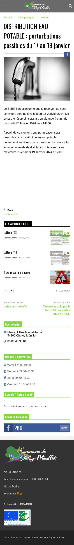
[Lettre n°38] (60, 238)
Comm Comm (10, 238)
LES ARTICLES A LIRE (18, 224)
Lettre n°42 (10, 252)
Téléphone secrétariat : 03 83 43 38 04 (26, 479)
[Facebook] (67, 54)
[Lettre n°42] (60, 258)
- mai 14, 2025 (23, 258)
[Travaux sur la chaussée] (60, 278)
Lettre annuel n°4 (15, 306)
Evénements (11, 214)
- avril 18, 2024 (23, 278)
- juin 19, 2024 (23, 238)
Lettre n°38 (10, 232)
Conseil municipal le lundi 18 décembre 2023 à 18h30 (56, 310)
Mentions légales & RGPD (52, 537)
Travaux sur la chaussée (17, 272)
